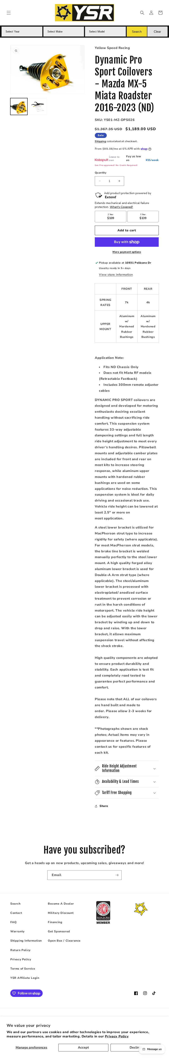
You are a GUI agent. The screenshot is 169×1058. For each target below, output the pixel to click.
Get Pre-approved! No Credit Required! (116, 165)
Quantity (100, 173)
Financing (55, 922)
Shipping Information (26, 941)
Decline (135, 1047)
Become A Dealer (61, 904)
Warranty (17, 931)
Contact (16, 913)
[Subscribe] (116, 875)
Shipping (100, 141)
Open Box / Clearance (64, 941)
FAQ (13, 922)
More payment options (127, 252)
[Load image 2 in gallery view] (38, 106)
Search (15, 904)
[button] (8, 12)
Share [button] (104, 806)
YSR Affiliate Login (24, 978)
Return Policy (20, 950)
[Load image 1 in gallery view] (18, 106)
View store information (116, 275)
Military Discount (61, 913)
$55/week (152, 160)
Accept (83, 1047)
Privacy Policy (117, 1036)
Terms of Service (22, 969)
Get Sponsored (59, 931)
